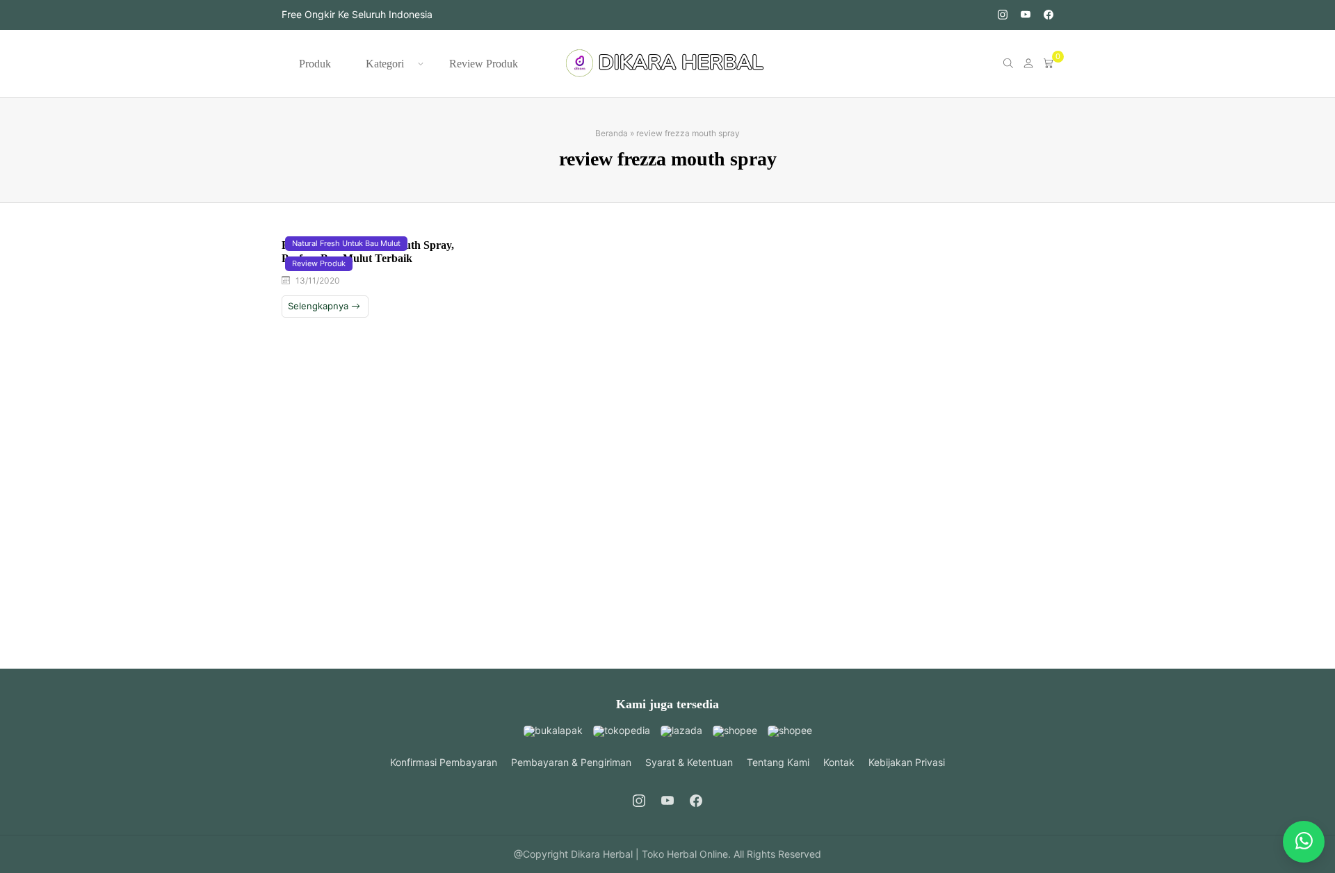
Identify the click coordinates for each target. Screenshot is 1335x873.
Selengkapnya (319, 305)
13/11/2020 (318, 280)
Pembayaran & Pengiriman (571, 762)
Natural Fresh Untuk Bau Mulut (346, 243)
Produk (315, 64)
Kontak (839, 762)
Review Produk (483, 64)
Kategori (385, 64)
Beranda (611, 133)
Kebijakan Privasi (906, 762)
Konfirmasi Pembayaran (443, 762)
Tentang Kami (778, 762)
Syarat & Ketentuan (689, 762)
